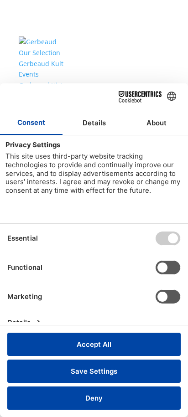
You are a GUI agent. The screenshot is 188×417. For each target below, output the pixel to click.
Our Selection (39, 52)
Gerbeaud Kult (41, 63)
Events (29, 74)
